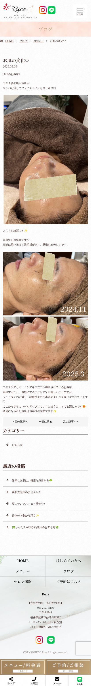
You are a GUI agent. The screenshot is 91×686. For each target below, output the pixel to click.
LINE (80, 683)
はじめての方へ (68, 560)
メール (57, 683)
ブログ (23, 41)
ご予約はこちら (68, 581)
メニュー (23, 571)
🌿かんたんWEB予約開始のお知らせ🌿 (35, 527)
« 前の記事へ (20, 421)
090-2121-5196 (45, 607)
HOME (9, 41)
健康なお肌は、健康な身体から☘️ (32, 480)
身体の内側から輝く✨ (25, 515)
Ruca (45, 594)
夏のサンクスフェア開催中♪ (28, 503)
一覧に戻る (45, 421)
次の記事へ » (70, 421)
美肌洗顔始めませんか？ (26, 492)
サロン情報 (23, 581)
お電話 (34, 683)
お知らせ (38, 41)
